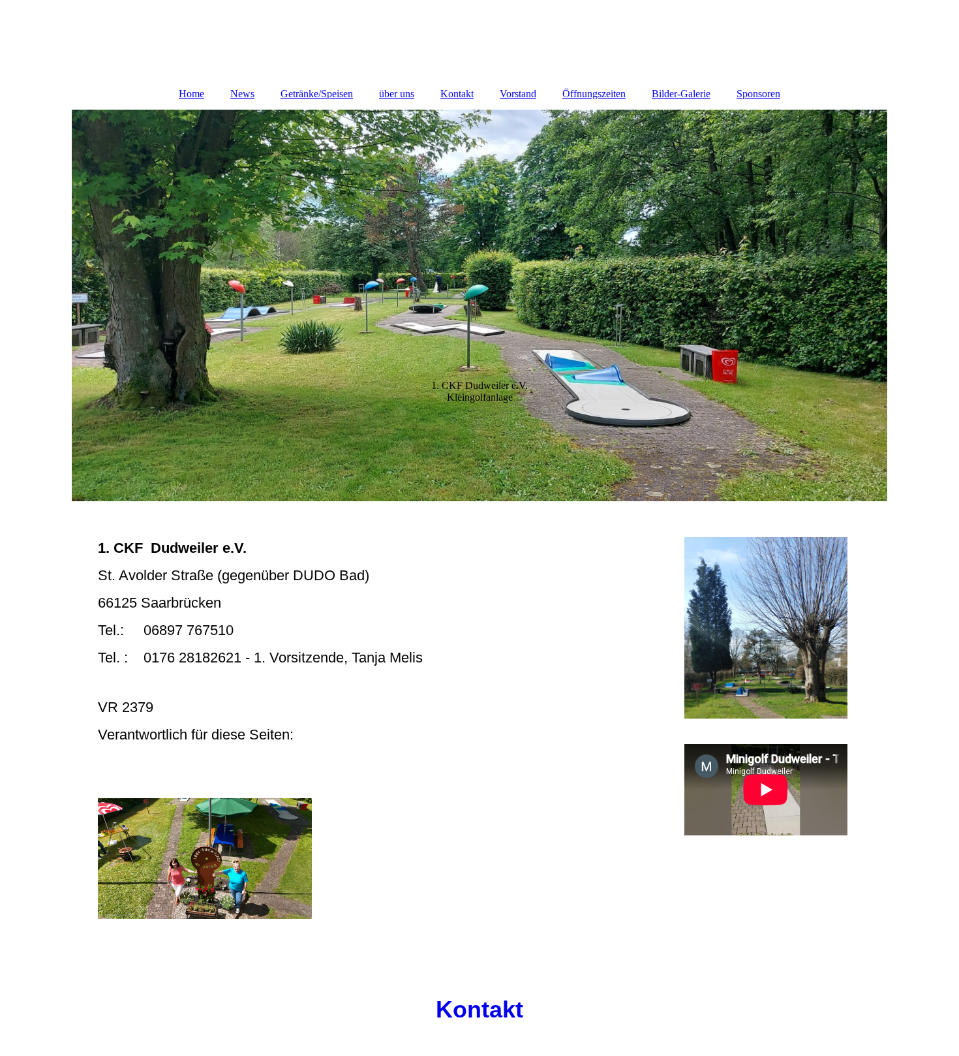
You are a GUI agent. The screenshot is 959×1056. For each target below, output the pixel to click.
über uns (396, 93)
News (242, 93)
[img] (479, 305)
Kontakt (457, 93)
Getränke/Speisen (317, 93)
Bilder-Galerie (681, 93)
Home (191, 93)
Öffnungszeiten (594, 93)
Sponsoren (758, 93)
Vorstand (518, 93)
